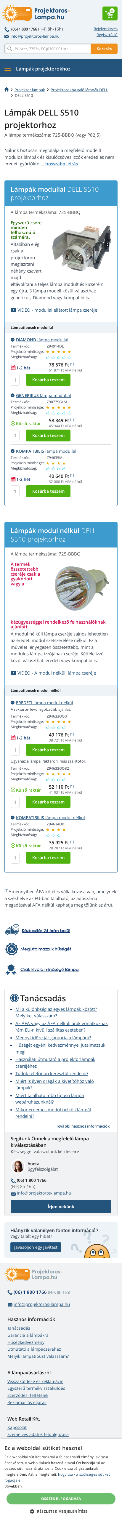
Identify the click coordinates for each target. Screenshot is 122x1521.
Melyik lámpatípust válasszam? (38, 1356)
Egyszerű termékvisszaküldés (36, 1388)
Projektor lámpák (30, 89)
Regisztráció (107, 34)
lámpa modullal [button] (42, 339)
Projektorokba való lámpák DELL (79, 89)
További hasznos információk (83, 1126)
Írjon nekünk (61, 1206)
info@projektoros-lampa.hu (35, 36)
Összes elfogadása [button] (61, 1498)
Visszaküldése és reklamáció (35, 1381)
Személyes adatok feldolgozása (38, 1434)
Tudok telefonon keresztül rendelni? (51, 1073)
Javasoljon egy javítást (35, 1247)
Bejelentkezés (106, 28)
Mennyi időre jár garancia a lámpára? (53, 1037)
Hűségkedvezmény (25, 1342)
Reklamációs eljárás (26, 1402)
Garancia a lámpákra (28, 1335)
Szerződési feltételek (27, 1395)
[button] (61, 1511)
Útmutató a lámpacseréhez (34, 1349)
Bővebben (13, 1486)
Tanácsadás (18, 1328)
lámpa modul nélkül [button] (44, 702)
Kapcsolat (17, 1427)
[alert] (61, 1480)
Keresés (104, 48)
